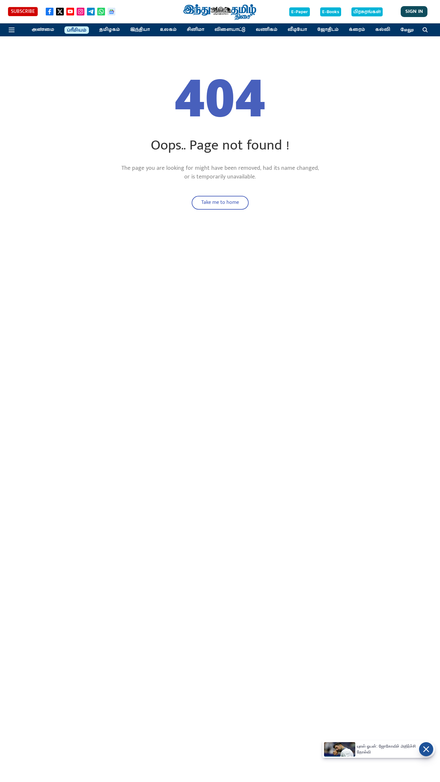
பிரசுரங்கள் (367, 12)
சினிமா (195, 29)
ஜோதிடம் (328, 29)
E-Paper (299, 12)
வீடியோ (297, 29)
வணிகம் (266, 29)
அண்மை (43, 29)
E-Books (330, 12)
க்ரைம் (357, 29)
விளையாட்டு (230, 29)
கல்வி (382, 29)
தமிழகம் (109, 29)
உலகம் (168, 29)
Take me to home (220, 202)
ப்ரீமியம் (76, 30)
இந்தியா (140, 29)
